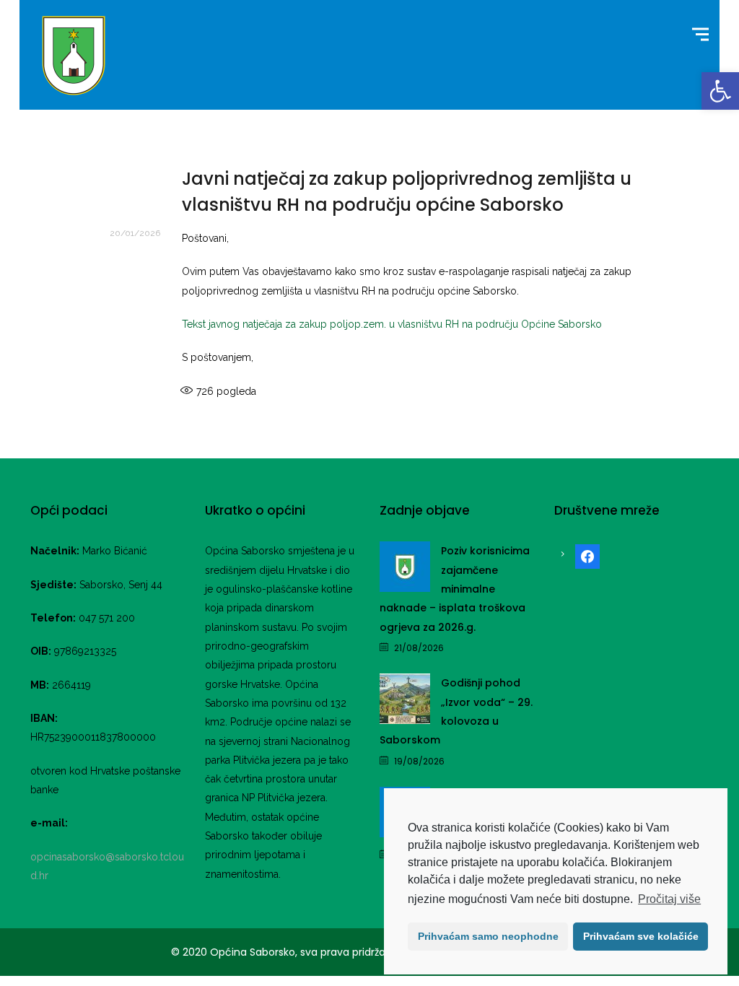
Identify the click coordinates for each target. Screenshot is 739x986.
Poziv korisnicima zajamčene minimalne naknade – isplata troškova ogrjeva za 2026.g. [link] (455, 589)
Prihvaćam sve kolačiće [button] (641, 936)
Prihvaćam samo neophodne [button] (488, 936)
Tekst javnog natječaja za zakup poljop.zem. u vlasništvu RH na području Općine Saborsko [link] (392, 324)
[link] (720, 91)
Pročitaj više (669, 899)
